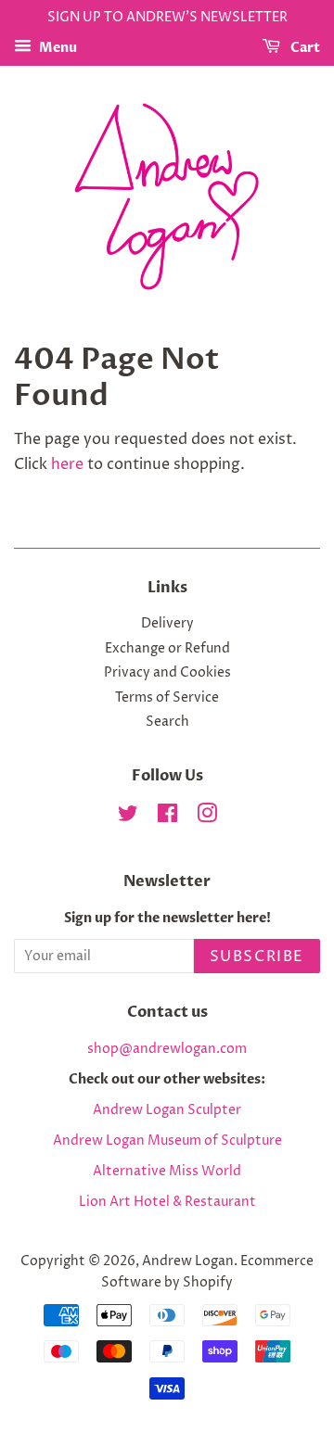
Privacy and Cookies (167, 673)
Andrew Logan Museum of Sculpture (167, 1141)
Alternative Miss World (167, 1171)
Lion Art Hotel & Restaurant (167, 1202)
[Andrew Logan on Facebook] (167, 817)
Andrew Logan (188, 1261)
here (67, 464)
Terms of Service (167, 698)
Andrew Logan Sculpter (167, 1110)
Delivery (167, 623)
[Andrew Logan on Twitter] (128, 817)
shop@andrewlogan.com (167, 1049)
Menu (56, 48)
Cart (304, 48)
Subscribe (257, 956)
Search (167, 722)
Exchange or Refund (167, 648)
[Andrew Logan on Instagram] (207, 817)
